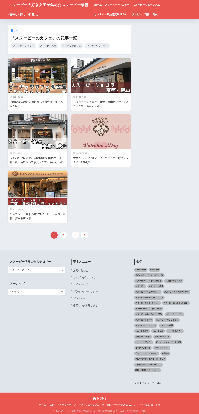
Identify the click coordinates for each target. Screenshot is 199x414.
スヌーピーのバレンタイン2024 (148, 309)
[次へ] (84, 235)
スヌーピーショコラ (23, 45)
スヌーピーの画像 (139, 14)
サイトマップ (80, 284)
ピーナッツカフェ (71, 45)
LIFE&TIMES (140, 269)
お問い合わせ (80, 270)
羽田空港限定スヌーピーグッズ (148, 364)
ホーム (98, 4)
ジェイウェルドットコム (148, 383)
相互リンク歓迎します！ (86, 305)
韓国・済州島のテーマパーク (147, 370)
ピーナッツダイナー (97, 45)
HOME (101, 398)
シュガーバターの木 (173, 281)
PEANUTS (154, 269)
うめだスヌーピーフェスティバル (149, 275)
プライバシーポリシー (85, 291)
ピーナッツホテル (142, 348)
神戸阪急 (165, 353)
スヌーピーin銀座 (156, 286)
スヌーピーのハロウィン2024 (176, 303)
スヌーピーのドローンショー (147, 303)
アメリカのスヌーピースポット (148, 281)
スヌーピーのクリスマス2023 (147, 292)
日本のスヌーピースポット (146, 353)
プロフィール (80, 298)
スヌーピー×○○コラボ (117, 4)
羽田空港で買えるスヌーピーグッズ (150, 359)
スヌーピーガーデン (174, 314)
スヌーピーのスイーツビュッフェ (149, 297)
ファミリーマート (161, 348)
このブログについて (84, 277)
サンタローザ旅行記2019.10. (110, 14)
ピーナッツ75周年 (143, 336)
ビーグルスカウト (174, 331)
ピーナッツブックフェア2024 (168, 342)
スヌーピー (140, 286)
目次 (155, 14)
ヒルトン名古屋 (141, 331)
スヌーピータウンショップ (167, 320)
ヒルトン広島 (158, 331)
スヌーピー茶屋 (48, 45)
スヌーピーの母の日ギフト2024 (148, 314)
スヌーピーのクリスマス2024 (176, 292)
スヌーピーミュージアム (146, 4)
